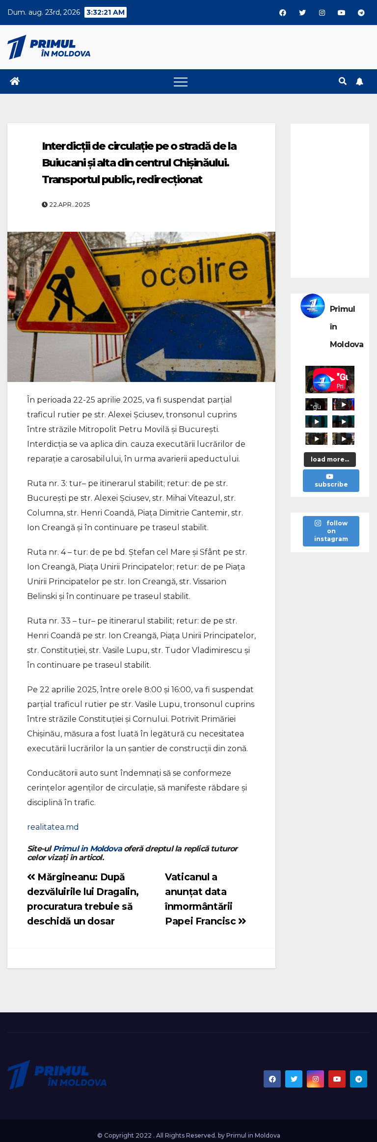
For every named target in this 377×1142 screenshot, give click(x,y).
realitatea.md (53, 827)
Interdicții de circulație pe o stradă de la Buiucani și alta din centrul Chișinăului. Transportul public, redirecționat (139, 162)
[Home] (14, 81)
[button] (343, 81)
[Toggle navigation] (180, 81)
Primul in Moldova (87, 848)
